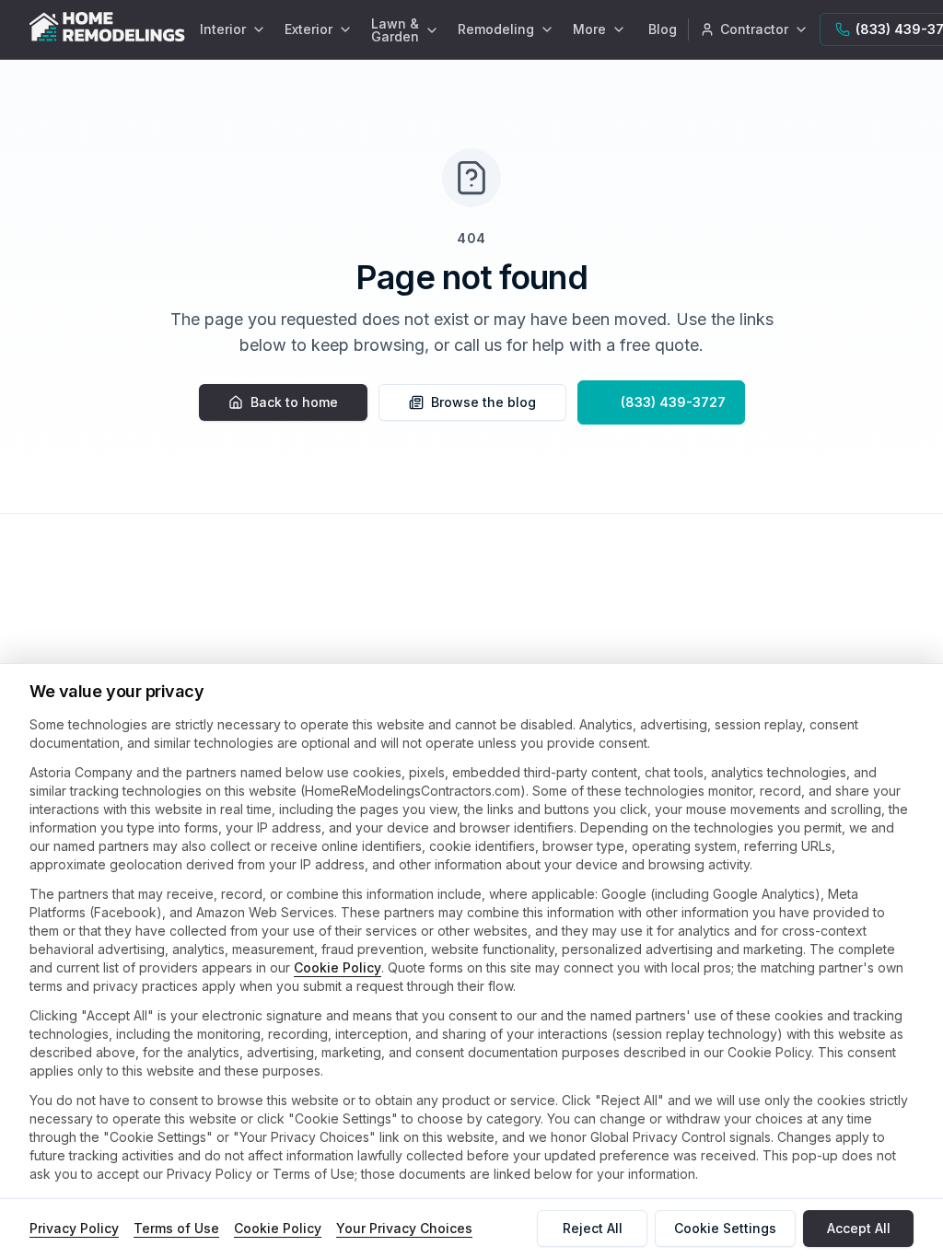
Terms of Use (176, 1228)
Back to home (294, 402)
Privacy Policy (74, 1228)
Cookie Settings (725, 1228)
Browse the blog (483, 402)
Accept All (859, 1228)
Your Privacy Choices (404, 1228)
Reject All (593, 1228)
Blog (662, 29)
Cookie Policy (337, 967)
